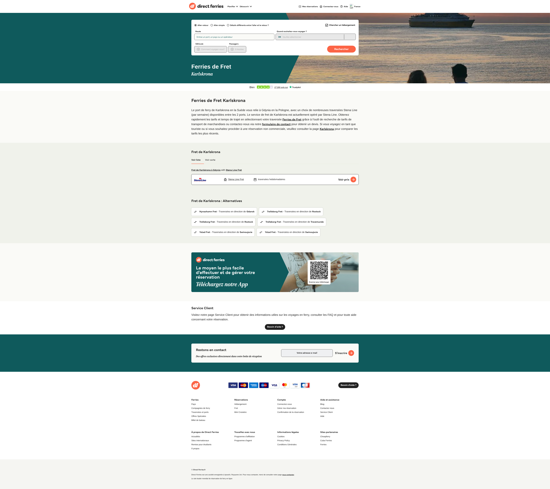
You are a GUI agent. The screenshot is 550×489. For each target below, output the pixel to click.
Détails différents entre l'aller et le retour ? (249, 25)
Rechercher (341, 49)
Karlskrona (327, 128)
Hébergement (240, 404)
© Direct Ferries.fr (198, 470)
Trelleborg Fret (275, 211)
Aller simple (219, 25)
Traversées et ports (200, 412)
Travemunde (317, 222)
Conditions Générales (287, 444)
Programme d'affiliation (244, 436)
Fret (236, 408)
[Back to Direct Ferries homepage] (206, 6)
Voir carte (210, 160)
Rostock (316, 211)
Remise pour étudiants (201, 444)
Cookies (281, 436)
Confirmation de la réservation (290, 412)
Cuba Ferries (326, 440)
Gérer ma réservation (286, 408)
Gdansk (250, 211)
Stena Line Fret (234, 170)
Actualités (195, 436)
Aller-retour (203, 25)
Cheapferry (325, 436)
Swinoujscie (246, 232)
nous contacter (288, 475)
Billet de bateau (198, 420)
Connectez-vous (284, 404)
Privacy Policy (283, 440)
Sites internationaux (200, 440)
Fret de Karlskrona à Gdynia (206, 170)
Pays (193, 404)
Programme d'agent (243, 440)
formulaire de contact (276, 124)
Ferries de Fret (291, 119)
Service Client (326, 412)
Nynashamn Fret (208, 211)
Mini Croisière (240, 412)
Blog (322, 404)
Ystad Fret (204, 232)
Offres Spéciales (198, 416)
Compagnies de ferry (200, 408)
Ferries (323, 444)
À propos (195, 448)
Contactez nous (327, 408)
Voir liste (196, 160)
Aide (322, 416)
